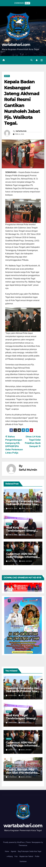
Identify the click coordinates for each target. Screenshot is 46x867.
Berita (7, 76)
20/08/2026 (12, 695)
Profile (37, 856)
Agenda (13, 851)
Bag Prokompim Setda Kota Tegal (29, 851)
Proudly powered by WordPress (14, 842)
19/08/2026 (12, 722)
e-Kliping (10, 856)
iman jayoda (26, 508)
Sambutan (23, 861)
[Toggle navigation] (41, 60)
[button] (31, 60)
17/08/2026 (12, 777)
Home (7, 851)
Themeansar (23, 845)
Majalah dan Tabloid (26, 856)
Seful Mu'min (21, 131)
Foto (16, 856)
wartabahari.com (16, 44)
